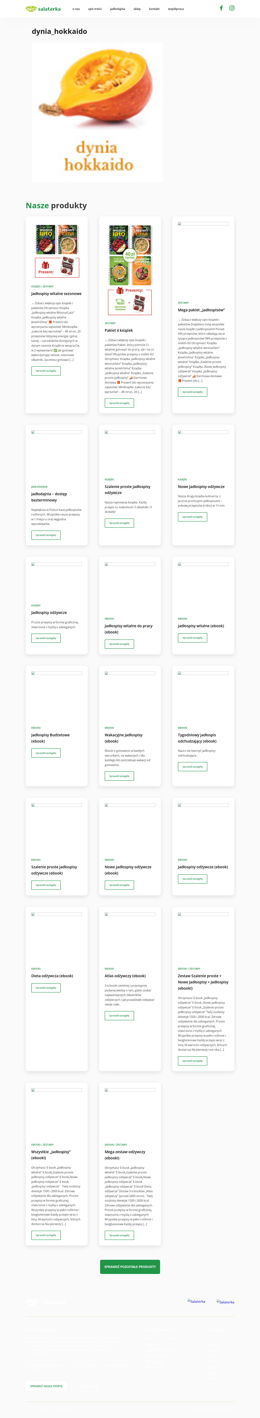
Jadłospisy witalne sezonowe (56, 293)
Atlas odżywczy (155, 1367)
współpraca (176, 9)
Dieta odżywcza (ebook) (52, 975)
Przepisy (212, 1350)
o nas (76, 9)
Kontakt (212, 1361)
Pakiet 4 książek (119, 330)
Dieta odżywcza (156, 1361)
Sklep (210, 1356)
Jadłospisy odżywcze (49, 612)
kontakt (154, 9)
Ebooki (109, 618)
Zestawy (48, 286)
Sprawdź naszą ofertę (46, 1386)
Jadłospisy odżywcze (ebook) (203, 866)
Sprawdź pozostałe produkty (130, 1267)
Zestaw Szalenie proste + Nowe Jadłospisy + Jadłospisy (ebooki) (203, 982)
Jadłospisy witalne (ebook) (201, 625)
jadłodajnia (117, 9)
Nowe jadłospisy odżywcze (201, 486)
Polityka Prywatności (66, 1410)
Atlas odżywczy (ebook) (125, 975)
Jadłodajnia (39, 486)
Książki (35, 286)
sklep (137, 9)
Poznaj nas (84, 1386)
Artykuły (212, 1344)
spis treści (95, 9)
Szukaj (194, 9)
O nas (211, 1339)
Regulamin (214, 1378)
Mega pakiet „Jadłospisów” (201, 309)
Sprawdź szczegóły (46, 370)
